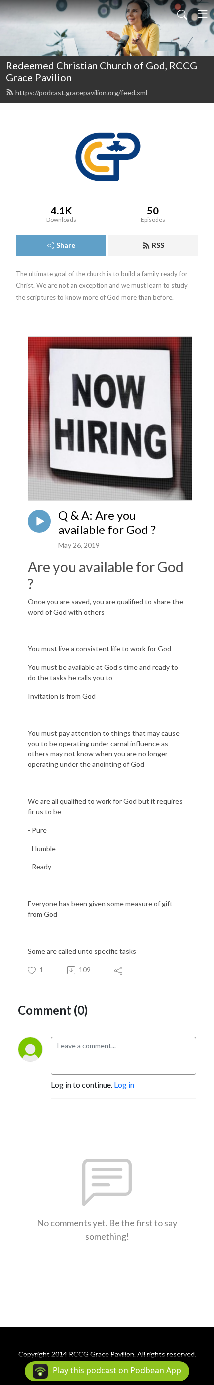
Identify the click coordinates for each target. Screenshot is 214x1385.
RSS (158, 245)
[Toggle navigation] (202, 13)
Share (65, 245)
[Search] (182, 14)
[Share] (119, 970)
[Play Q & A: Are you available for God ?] (39, 521)
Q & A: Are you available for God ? (107, 522)
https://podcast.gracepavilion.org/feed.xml (81, 92)
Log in (124, 1084)
